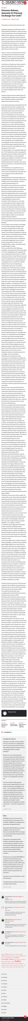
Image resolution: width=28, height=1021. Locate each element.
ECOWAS (21, 955)
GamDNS (8, 1020)
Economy (16, 955)
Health (4, 990)
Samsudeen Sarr (21, 963)
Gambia (17, 957)
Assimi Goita (11, 954)
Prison (9, 963)
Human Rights (4, 959)
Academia (3, 954)
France (5, 957)
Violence (7, 966)
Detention (3, 955)
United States (3, 966)
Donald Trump (12, 955)
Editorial (4, 7)
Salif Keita (16, 963)
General (5, 987)
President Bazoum (4, 963)
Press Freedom (6, 1003)
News (4, 993)
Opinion (5, 996)
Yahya (23, 966)
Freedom (5, 983)
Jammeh (11, 959)
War (14, 966)
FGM (2, 957)
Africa (6, 954)
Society (4, 1009)
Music (21, 959)
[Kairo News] (14, 3)
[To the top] (25, 1017)
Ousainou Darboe (7, 961)
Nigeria (2, 961)
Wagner (11, 966)
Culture (5, 974)
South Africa (15, 965)
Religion (12, 963)
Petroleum (12, 961)
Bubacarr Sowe (6, 19)
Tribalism (21, 965)
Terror (19, 965)
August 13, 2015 (7, 809)
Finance (5, 980)
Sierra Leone (10, 965)
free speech (9, 957)
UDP (24, 965)
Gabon (13, 957)
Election (24, 955)
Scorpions (3, 965)
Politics (18, 961)
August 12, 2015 (15, 19)
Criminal (17, 954)
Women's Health (18, 966)
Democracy (21, 954)
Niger (24, 959)
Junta (15, 959)
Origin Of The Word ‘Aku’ (20, 931)
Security (6, 965)
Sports (4, 1012)
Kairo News (10, 1018)
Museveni (18, 959)
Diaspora (8, 955)
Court (14, 954)
